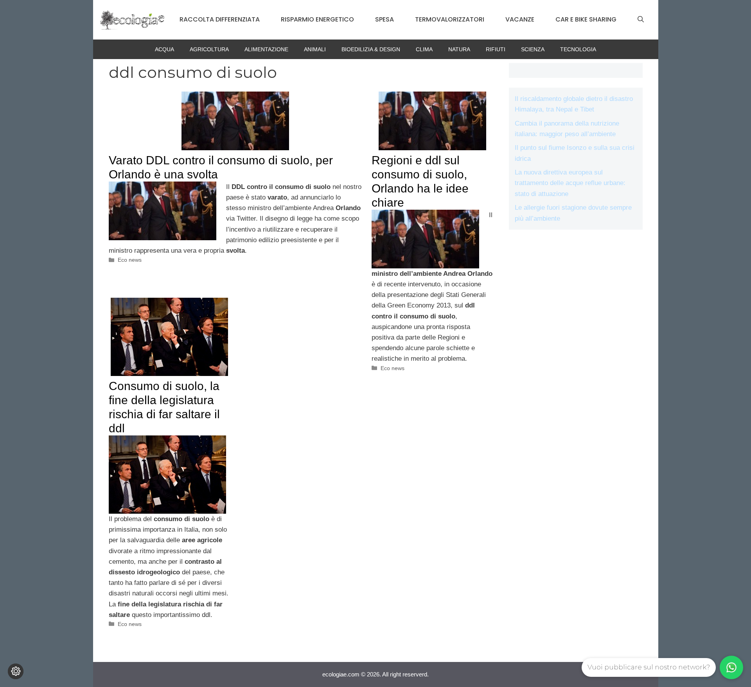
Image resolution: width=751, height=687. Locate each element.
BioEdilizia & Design (370, 49)
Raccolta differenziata (220, 19)
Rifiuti (495, 49)
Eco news (130, 260)
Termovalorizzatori (449, 19)
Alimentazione (266, 49)
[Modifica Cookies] (15, 671)
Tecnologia (578, 49)
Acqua (164, 49)
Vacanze (519, 19)
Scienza (532, 49)
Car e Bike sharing (585, 19)
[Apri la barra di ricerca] (640, 19)
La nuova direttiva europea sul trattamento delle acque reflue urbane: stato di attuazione (570, 183)
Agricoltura (209, 49)
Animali (315, 49)
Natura (459, 49)
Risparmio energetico (317, 19)
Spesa (384, 19)
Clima (424, 49)
